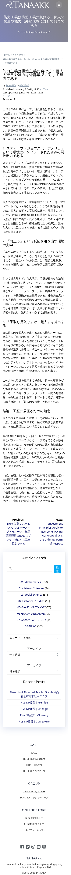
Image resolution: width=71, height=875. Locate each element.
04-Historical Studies (31, 601)
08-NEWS (24, 85)
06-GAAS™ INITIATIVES (31, 613)
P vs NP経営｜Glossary (34, 715)
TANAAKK (11, 85)
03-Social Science (31, 594)
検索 (57, 569)
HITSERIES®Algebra (34, 758)
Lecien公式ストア (34, 818)
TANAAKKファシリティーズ (34, 797)
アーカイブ (34, 648)
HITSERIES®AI (34, 765)
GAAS (34, 752)
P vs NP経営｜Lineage (34, 709)
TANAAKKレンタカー (34, 791)
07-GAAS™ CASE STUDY (31, 620)
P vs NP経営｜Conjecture (34, 721)
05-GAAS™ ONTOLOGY (31, 607)
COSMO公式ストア (34, 824)
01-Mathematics (30, 582)
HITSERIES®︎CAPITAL (34, 771)
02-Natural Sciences (31, 588)
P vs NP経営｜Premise (34, 702)
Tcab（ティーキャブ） (34, 830)
